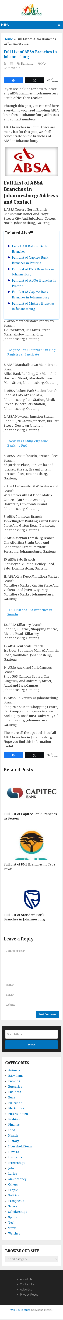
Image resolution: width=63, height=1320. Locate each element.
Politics (13, 1195)
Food (11, 1130)
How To (13, 1152)
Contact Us (27, 1284)
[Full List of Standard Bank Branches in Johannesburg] (31, 893)
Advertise (26, 1289)
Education (15, 1103)
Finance (14, 1124)
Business (14, 1092)
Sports (13, 1217)
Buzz (11, 1097)
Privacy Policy (29, 1294)
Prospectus (16, 1201)
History (13, 1141)
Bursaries (15, 1086)
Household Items (20, 1146)
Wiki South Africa (20, 1310)
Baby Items (15, 1075)
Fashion (14, 1119)
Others (13, 1184)
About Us (26, 1279)
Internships (16, 1162)
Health (13, 1135)
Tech (11, 1222)
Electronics (16, 1108)
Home (8, 39)
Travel (13, 1228)
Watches (14, 1233)
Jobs (11, 1168)
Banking (27, 63)
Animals (14, 1070)
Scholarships (17, 1211)
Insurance (15, 1157)
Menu (5, 24)
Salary (12, 1206)
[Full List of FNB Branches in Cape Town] (31, 842)
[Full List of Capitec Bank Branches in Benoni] (31, 792)
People (13, 1190)
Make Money (17, 1179)
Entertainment (18, 1113)
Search (32, 1044)
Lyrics (12, 1173)
